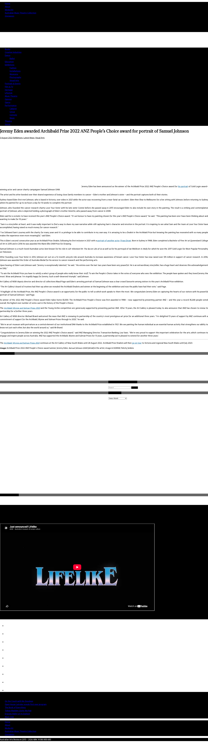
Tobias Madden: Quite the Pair (18, 710)
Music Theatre (11, 96)
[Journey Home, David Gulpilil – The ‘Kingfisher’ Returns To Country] (9, 682)
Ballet (12, 58)
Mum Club (9, 716)
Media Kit (9, 9)
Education (9, 61)
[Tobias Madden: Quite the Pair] (9, 650)
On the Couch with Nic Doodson (19, 701)
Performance (10, 105)
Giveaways (9, 16)
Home (7, 3)
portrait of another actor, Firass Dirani (114, 240)
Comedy (13, 114)
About (7, 6)
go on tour (137, 343)
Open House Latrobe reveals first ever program (26, 704)
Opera (7, 102)
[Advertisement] (164, 53)
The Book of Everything (15, 707)
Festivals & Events (12, 83)
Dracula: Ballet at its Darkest (17, 713)
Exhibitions (9, 64)
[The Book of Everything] (9, 642)
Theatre (8, 121)
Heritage (9, 89)
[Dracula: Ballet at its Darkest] (9, 658)
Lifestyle (8, 93)
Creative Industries (13, 52)
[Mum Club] (9, 666)
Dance (7, 55)
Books (7, 49)
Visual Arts (14, 80)
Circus (12, 111)
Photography (15, 77)
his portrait (183, 186)
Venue (7, 124)
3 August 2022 (6, 137)
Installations (15, 71)
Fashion (13, 67)
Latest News (28, 137)
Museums (14, 74)
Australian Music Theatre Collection (20, 12)
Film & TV (9, 86)
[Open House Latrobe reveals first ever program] (9, 633)
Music (12, 118)
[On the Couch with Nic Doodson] (9, 625)
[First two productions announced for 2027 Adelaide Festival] (9, 690)
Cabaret (13, 108)
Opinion (8, 99)
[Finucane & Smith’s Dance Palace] (9, 674)
